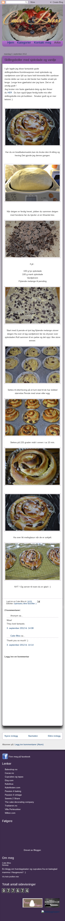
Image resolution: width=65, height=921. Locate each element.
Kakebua (9, 784)
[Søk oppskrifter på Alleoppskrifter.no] (51, 911)
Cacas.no (9, 773)
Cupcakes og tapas (14, 776)
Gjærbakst (18, 604)
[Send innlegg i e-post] (38, 601)
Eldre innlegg (54, 736)
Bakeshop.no (11, 769)
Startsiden (33, 736)
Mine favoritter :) (29, 604)
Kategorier (24, 42)
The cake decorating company (19, 802)
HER (10, 92)
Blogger (37, 850)
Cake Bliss (15, 636)
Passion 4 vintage (13, 795)
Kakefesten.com (12, 787)
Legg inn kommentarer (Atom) (29, 744)
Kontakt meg (42, 42)
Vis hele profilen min (10, 877)
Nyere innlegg (11, 736)
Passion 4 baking (13, 791)
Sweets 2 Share (12, 798)
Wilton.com (10, 813)
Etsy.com (9, 780)
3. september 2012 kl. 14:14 (20, 645)
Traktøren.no (11, 805)
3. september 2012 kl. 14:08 (20, 628)
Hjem (10, 42)
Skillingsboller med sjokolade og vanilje (30, 60)
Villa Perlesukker (13, 809)
